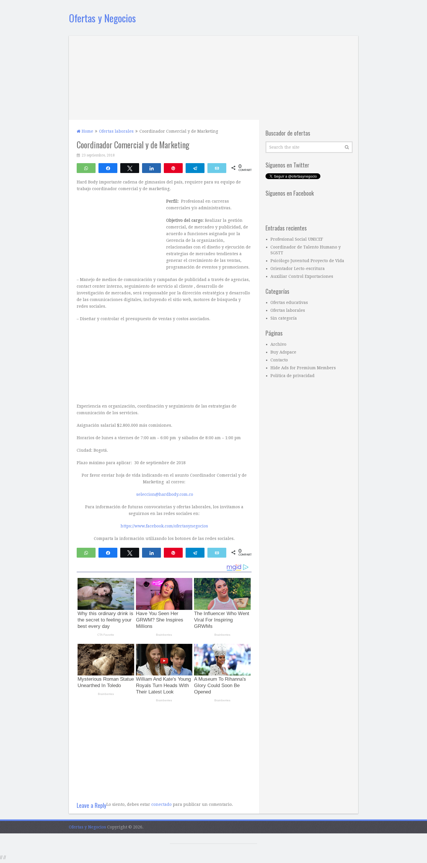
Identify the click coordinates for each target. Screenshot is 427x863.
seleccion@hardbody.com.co (164, 494)
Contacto (279, 360)
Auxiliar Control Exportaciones (301, 276)
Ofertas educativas (289, 302)
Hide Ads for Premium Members (303, 367)
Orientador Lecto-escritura (297, 268)
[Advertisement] (213, 76)
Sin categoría (283, 318)
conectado (161, 804)
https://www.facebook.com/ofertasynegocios (164, 526)
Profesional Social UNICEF (296, 239)
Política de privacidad (292, 375)
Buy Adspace (283, 352)
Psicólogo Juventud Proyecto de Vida (307, 260)
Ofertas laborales (287, 310)
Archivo (278, 344)
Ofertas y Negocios (102, 17)
